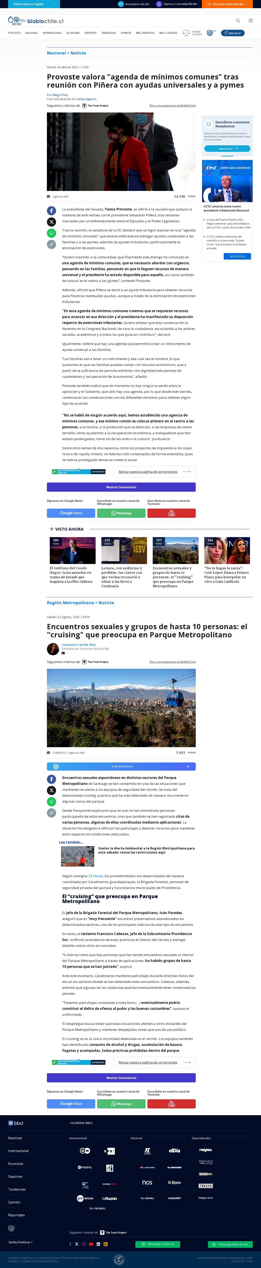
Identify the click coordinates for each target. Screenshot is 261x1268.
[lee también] (78, 856)
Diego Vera (60, 95)
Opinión (126, 33)
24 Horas (95, 876)
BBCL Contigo (168, 33)
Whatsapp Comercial (160, 1244)
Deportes (90, 33)
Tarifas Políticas (19, 1242)
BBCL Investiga (145, 33)
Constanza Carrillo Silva (79, 645)
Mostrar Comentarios (121, 487)
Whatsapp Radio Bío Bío (233, 1244)
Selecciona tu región (28, 4)
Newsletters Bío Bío (137, 4)
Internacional (52, 33)
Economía (73, 33)
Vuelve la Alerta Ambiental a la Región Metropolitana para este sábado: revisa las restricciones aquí (146, 850)
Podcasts (14, 33)
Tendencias (108, 33)
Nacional (31, 33)
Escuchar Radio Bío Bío (228, 4)
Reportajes (16, 1215)
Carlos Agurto (86, 99)
